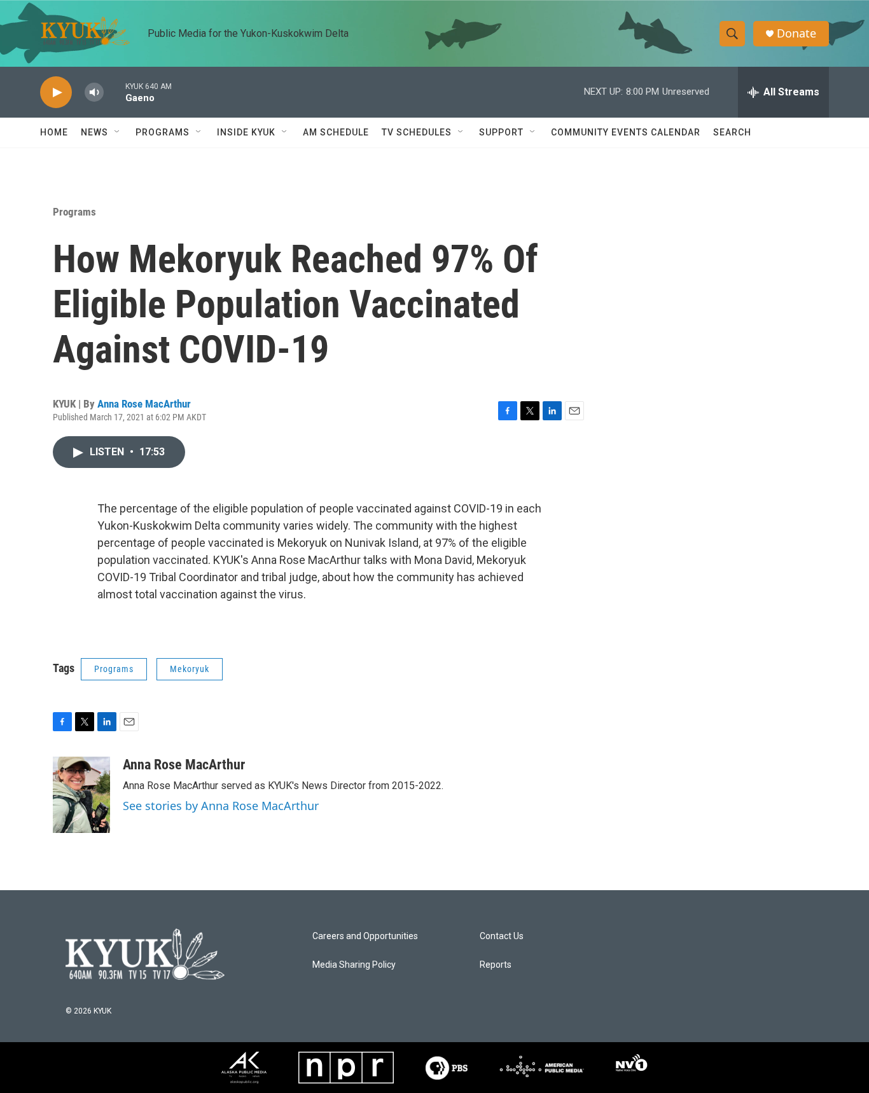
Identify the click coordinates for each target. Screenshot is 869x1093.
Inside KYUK (246, 132)
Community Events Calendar (625, 132)
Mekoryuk (189, 669)
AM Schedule (336, 132)
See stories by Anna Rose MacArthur (221, 805)
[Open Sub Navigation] (118, 132)
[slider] (114, 92)
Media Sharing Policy (354, 965)
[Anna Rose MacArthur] (81, 795)
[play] (56, 92)
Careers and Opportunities (365, 936)
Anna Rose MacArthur (144, 403)
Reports (495, 965)
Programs (74, 211)
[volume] (94, 92)
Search (732, 132)
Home (54, 132)
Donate (796, 33)
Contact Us (502, 936)
